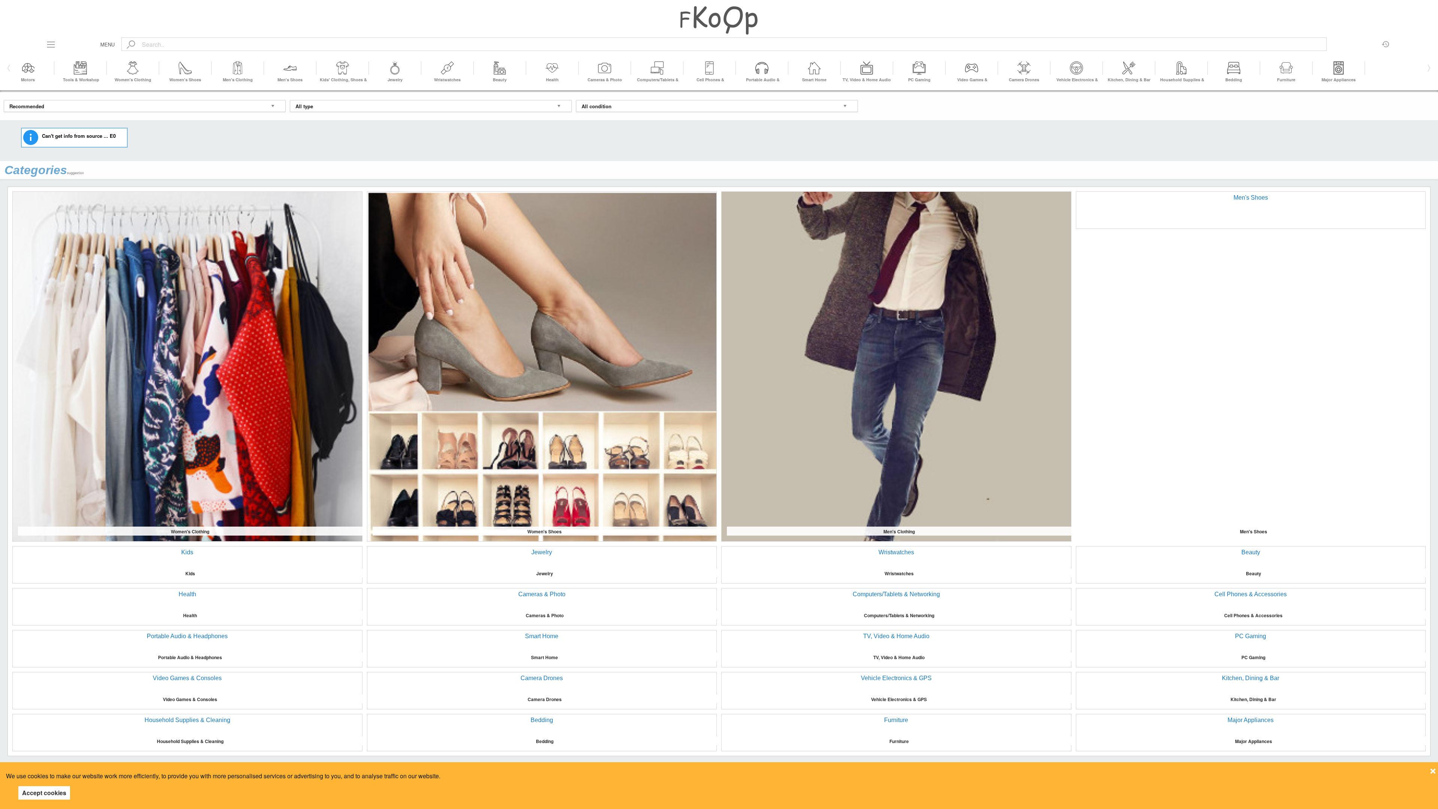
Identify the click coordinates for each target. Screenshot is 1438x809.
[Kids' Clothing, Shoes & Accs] (342, 68)
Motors (28, 79)
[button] (1427, 68)
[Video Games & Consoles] (972, 68)
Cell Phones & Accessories (1253, 615)
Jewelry (395, 79)
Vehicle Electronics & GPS (899, 699)
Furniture (1286, 79)
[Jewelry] (395, 68)
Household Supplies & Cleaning (190, 741)
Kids (190, 573)
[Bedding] (1234, 68)
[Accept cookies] (1433, 769)
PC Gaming (919, 79)
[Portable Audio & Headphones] (762, 68)
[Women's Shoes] (185, 68)
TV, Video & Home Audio (867, 79)
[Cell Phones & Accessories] (709, 68)
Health (552, 79)
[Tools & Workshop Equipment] (80, 68)
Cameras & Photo (605, 79)
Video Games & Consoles (190, 699)
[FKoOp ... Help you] (719, 20)
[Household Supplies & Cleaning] (1181, 68)
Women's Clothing (133, 79)
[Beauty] (500, 68)
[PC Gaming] (919, 68)
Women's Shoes (185, 79)
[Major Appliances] (1339, 68)
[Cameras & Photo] (605, 68)
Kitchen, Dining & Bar (1129, 79)
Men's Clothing (238, 79)
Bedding (1233, 79)
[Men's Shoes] (290, 68)
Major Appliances (1339, 79)
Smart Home (814, 79)
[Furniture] (1286, 68)
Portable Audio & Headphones (190, 657)
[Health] (552, 68)
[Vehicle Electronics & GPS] (1076, 68)
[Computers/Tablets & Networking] (657, 68)
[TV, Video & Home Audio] (867, 68)
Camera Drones (1024, 79)
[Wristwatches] (447, 68)
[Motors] (28, 68)
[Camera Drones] (1024, 68)
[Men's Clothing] (238, 68)
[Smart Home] (814, 68)
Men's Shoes (290, 79)
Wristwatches (447, 79)
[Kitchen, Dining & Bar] (1129, 68)
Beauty (500, 79)
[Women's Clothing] (133, 68)
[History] (1385, 41)
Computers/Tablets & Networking (899, 615)
